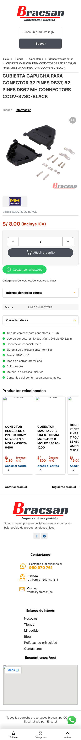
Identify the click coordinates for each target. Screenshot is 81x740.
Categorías (41, 737)
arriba (67, 737)
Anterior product (16, 487)
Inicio (5, 58)
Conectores (36, 58)
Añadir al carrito (44, 252)
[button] (72, 120)
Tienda (19, 58)
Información (23, 109)
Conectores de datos (61, 58)
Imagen (7, 109)
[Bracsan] (40, 13)
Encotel (52, 721)
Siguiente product (64, 487)
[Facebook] (36, 536)
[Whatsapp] (44, 536)
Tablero (14, 737)
